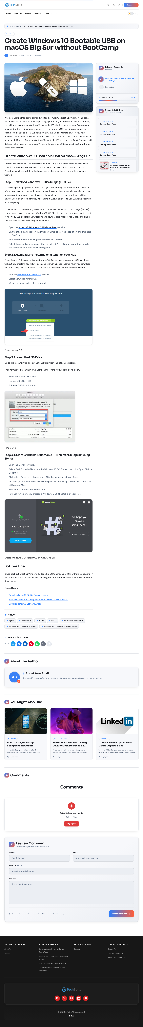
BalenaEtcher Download (29, 274)
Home (11, 26)
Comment (13, 878)
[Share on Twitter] (13, 643)
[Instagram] (119, 5)
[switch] (131, 13)
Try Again (71, 823)
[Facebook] (108, 5)
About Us (7, 949)
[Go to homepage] (13, 5)
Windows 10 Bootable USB (72, 621)
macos (52, 621)
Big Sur (10, 621)
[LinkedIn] (78, 998)
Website (15, 865)
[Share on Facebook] (19, 643)
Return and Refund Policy (117, 957)
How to (40, 621)
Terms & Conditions (115, 953)
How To (18, 26)
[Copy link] (49, 643)
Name (12, 852)
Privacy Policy (113, 949)
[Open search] (137, 14)
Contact (7, 953)
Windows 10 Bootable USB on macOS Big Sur (59, 626)
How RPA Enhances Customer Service (52, 963)
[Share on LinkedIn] (25, 643)
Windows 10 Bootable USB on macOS (21, 626)
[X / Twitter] (114, 5)
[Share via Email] (43, 643)
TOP (73, 1016)
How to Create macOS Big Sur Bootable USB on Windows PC (38, 599)
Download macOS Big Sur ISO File (25, 603)
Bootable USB (25, 621)
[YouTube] (85, 998)
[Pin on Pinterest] (31, 643)
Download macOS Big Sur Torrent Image (28, 595)
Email (75, 852)
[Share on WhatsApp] (37, 643)
